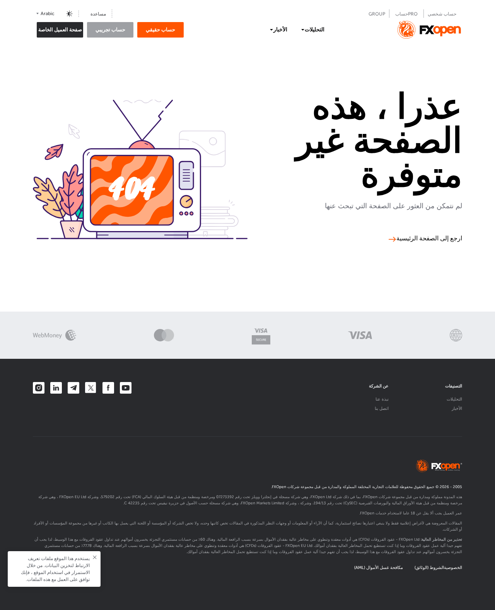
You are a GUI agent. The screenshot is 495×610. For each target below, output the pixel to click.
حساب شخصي (442, 14)
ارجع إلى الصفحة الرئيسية (429, 239)
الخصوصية (453, 567)
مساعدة (98, 14)
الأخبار (457, 408)
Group (377, 14)
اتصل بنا (382, 408)
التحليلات (454, 399)
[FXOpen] (429, 30)
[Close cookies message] (94, 557)
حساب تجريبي (110, 30)
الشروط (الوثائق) (429, 567)
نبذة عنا (382, 399)
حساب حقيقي (160, 30)
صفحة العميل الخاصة (60, 30)
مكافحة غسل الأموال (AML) (378, 567)
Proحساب (406, 14)
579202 (107, 497)
